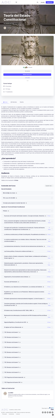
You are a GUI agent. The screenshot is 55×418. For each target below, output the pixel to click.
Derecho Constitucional (11, 12)
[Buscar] (37, 2)
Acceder (43, 2)
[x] (53, 415)
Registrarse (49, 2)
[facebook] (43, 412)
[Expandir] (3, 215)
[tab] (5, 102)
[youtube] (52, 412)
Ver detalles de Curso (9, 23)
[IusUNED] (5, 393)
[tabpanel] (27, 142)
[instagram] (45, 412)
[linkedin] (47, 412)
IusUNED (10, 392)
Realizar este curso (27, 74)
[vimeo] (50, 412)
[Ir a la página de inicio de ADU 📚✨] (5, 2)
